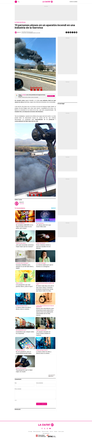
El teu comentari (18, 388)
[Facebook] (66, 32)
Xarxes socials (61, 431)
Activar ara (50, 95)
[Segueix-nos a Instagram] (47, 428)
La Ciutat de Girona (20, 22)
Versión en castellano (73, 1)
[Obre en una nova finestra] (41, 436)
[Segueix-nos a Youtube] (50, 428)
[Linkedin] (70, 32)
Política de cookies (45, 431)
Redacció (19, 32)
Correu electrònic (39, 382)
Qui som (51, 431)
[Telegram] (74, 32)
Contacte (55, 431)
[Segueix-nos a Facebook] (42, 428)
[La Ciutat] (48, 2)
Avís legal (30, 431)
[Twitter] (68, 32)
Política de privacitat (37, 431)
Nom (16, 382)
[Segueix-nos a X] (44, 428)
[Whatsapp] (72, 32)
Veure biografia (21, 203)
